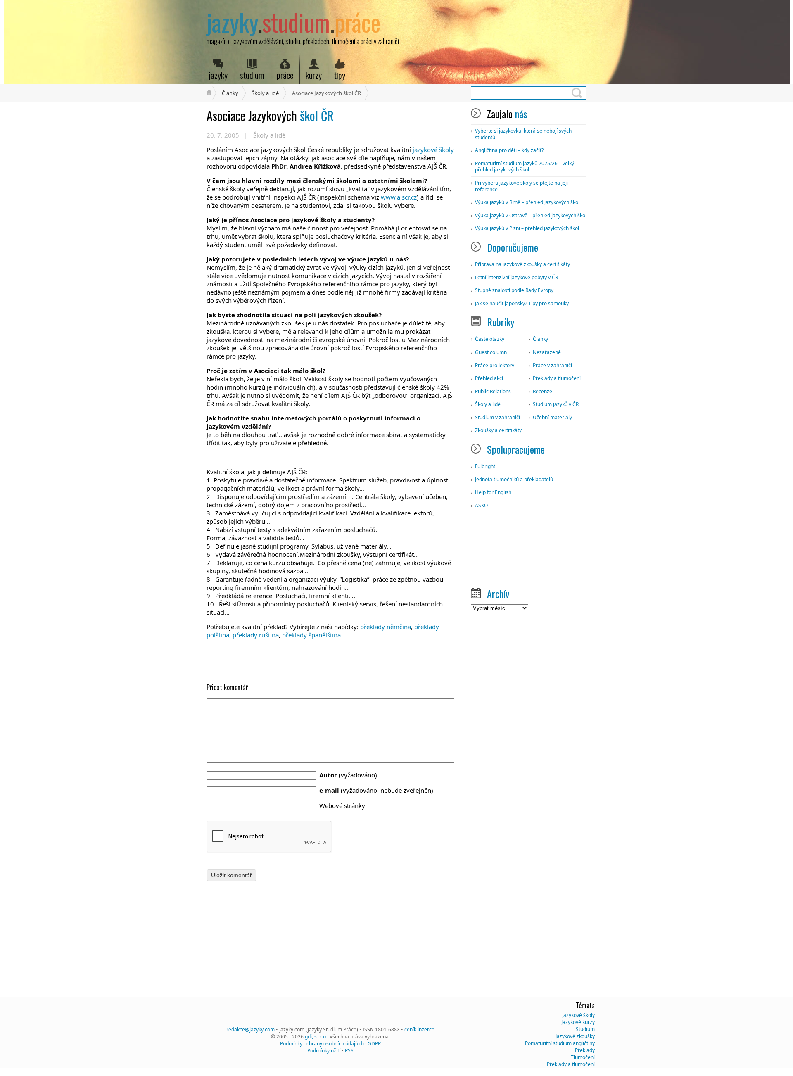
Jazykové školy (578, 1015)
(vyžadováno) (348, 775)
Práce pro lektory (494, 365)
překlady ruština (256, 635)
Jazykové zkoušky (575, 1036)
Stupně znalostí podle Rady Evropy (514, 290)
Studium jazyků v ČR (556, 404)
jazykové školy (433, 149)
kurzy (314, 75)
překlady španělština (311, 635)
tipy (339, 75)
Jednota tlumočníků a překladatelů (514, 479)
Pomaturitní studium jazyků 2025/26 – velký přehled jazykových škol (524, 166)
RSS (349, 1050)
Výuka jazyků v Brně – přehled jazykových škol (527, 202)
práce (285, 75)
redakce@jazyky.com (250, 1029)
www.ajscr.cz (399, 197)
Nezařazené (547, 352)
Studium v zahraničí (497, 417)
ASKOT (483, 505)
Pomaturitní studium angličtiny (560, 1043)
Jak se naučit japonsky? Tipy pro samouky (522, 303)
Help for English (493, 492)
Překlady (585, 1050)
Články (230, 93)
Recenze (542, 391)
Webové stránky (342, 805)
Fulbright (485, 466)
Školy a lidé (265, 93)
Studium (585, 1029)
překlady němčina (385, 626)
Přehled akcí (489, 378)
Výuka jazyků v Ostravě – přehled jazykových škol (530, 215)
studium (252, 75)
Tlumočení (583, 1057)
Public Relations (493, 391)
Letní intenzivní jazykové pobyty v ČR (516, 277)
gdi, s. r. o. (316, 1036)
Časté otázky (489, 338)
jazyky (218, 75)
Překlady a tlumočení (557, 378)
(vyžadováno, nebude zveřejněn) (376, 790)
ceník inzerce (419, 1029)
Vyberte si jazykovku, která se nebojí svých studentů (523, 134)
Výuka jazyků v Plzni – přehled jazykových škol (527, 228)
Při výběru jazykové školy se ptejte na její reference (521, 186)
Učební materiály (552, 417)
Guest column (491, 352)
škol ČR (270, 115)
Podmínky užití (323, 1050)
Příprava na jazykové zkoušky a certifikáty (522, 264)
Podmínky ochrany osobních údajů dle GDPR (330, 1043)
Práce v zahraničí (552, 365)
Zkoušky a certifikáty (498, 430)
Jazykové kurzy (578, 1022)
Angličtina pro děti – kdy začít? (509, 150)
